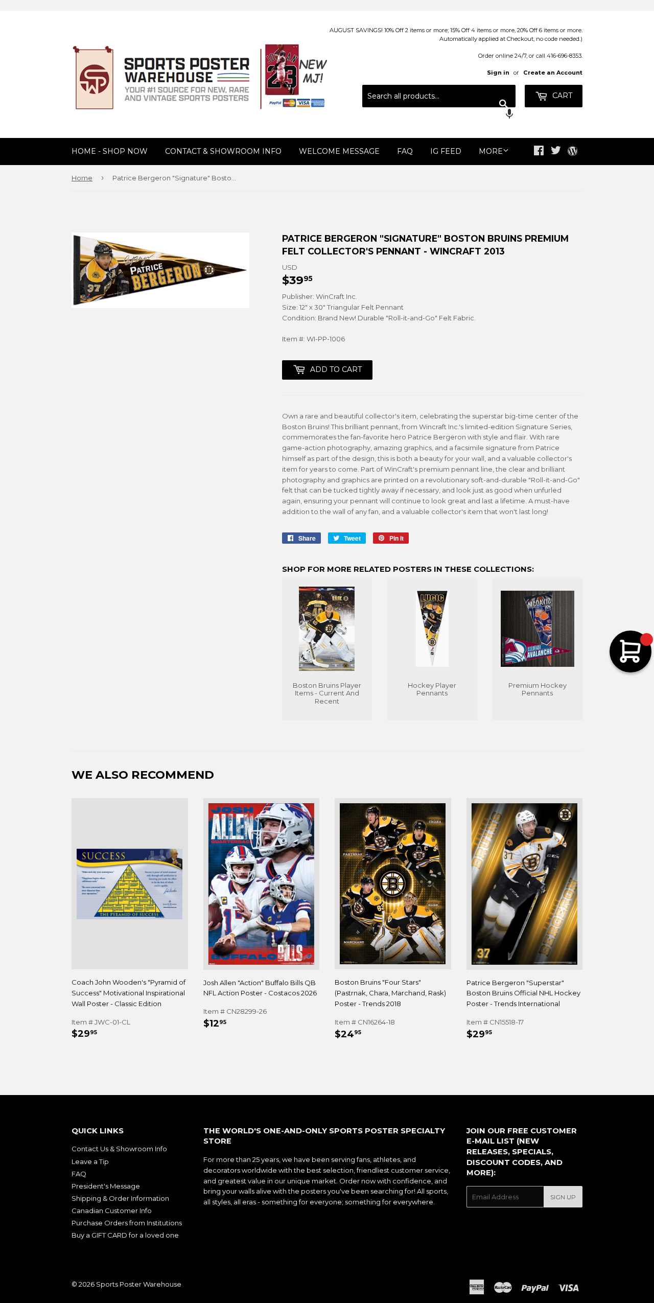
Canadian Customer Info (112, 1210)
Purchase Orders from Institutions (127, 1223)
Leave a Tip (90, 1161)
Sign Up (563, 1197)
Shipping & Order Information (120, 1198)
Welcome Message (339, 151)
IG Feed (445, 151)
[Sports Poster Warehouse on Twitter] (556, 152)
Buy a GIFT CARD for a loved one (125, 1235)
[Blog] (572, 152)
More (491, 151)
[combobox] (439, 96)
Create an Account (552, 72)
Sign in (498, 72)
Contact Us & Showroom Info (119, 1149)
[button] (439, 115)
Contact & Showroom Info (223, 151)
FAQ (405, 151)
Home (82, 178)
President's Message (106, 1186)
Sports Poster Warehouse (138, 1284)
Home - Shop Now (110, 151)
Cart (561, 95)
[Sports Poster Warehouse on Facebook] (538, 152)
